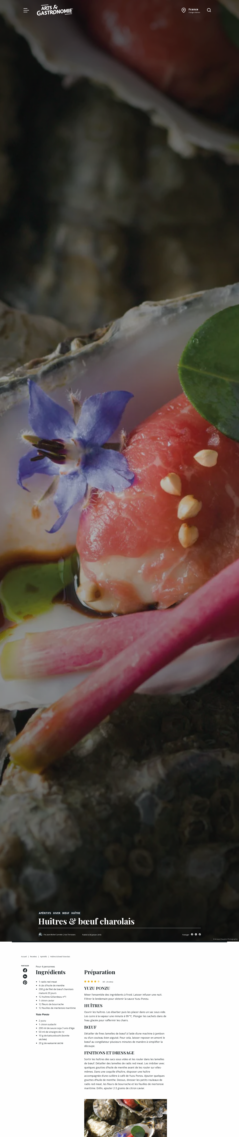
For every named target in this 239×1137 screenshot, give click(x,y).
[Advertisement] (196, 982)
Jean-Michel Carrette (55, 934)
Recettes (33, 956)
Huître (75, 913)
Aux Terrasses (69, 934)
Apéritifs (45, 913)
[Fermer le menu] (26, 10)
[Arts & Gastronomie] (55, 10)
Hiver (56, 913)
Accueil (24, 956)
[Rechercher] (209, 10)
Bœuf (65, 913)
